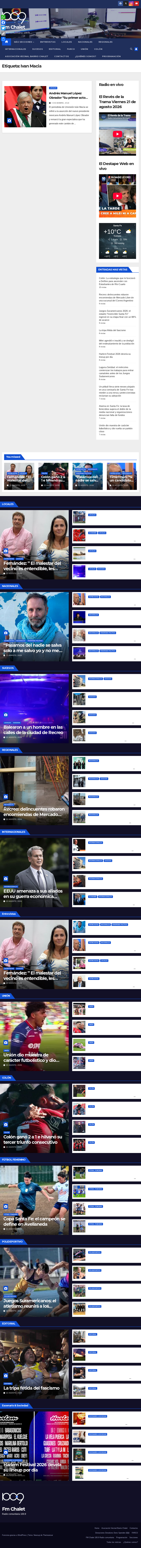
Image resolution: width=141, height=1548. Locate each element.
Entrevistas (48, 42)
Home (97, 1528)
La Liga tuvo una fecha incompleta (107, 1210)
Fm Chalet (13, 27)
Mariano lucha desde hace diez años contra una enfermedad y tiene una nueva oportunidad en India (111, 1478)
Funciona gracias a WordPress (14, 1535)
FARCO (71, 49)
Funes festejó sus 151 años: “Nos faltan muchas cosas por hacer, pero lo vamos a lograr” (110, 768)
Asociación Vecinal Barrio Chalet (26, 56)
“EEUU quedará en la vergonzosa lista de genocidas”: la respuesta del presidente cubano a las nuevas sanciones (110, 850)
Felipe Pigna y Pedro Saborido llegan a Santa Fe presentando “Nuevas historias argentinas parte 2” (110, 1460)
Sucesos (37, 49)
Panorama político (83, 473)
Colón (98, 49)
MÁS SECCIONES (23, 42)
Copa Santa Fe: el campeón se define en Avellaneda (34, 1221)
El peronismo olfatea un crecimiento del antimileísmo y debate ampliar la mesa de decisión (111, 658)
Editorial (55, 49)
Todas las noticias (114, 1542)
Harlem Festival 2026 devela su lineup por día (32, 1467)
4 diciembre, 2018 (60, 103)
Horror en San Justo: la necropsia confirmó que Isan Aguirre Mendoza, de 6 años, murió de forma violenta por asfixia (111, 822)
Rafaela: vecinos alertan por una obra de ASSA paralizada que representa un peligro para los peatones (111, 804)
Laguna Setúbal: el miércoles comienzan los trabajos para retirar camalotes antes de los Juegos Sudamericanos (111, 558)
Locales (67, 42)
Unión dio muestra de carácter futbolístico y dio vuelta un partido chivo (115, 428)
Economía (93, 533)
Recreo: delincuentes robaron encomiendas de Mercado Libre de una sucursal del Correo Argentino (116, 297)
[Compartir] (3, 39)
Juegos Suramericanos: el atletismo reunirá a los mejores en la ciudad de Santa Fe (29, 1308)
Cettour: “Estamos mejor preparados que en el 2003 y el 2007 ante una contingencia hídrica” (111, 968)
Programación (111, 56)
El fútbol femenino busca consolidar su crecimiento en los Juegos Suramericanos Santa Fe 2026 (111, 1178)
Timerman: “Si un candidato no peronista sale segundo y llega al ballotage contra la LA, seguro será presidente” (111, 604)
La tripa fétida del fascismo (112, 330)
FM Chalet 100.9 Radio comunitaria (100, 1537)
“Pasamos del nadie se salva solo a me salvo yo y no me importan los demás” (32, 650)
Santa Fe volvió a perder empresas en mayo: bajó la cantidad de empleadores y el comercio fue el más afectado (112, 540)
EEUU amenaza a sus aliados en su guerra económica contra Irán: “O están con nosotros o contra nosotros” (32, 898)
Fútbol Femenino (10, 1214)
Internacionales (15, 49)
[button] (131, 49)
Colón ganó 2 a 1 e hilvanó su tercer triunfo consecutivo (32, 1139)
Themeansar (48, 1535)
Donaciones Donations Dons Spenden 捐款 (112, 1533)
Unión (84, 49)
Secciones (133, 1537)
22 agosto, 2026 (17, 485)
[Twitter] (3, 28)
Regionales (106, 42)
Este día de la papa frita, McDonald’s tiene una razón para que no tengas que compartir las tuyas (111, 1424)
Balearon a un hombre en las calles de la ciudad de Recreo (33, 729)
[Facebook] (3, 22)
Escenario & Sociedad (13, 1460)
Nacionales (85, 42)
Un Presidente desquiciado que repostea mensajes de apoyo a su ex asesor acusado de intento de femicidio (111, 640)
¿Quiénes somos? (85, 56)
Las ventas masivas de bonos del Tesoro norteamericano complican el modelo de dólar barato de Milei (110, 904)
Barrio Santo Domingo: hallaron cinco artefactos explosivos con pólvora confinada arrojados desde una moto (108, 740)
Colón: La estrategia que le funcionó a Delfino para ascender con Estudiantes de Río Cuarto (117, 281)
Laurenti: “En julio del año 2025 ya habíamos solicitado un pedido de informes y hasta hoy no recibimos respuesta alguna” (112, 986)
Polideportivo (10, 1296)
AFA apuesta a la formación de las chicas (110, 1193)
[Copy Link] (3, 33)
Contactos (61, 56)
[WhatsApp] (3, 17)
